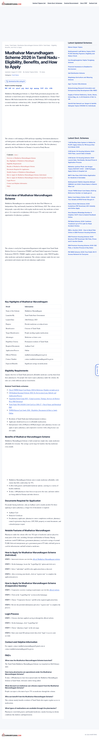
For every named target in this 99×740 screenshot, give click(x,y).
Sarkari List (93, 3)
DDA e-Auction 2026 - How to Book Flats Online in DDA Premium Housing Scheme (82, 231)
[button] (15, 81)
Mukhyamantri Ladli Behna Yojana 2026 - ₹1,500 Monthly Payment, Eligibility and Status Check (82, 54)
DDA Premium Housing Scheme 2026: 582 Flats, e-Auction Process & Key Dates (82, 247)
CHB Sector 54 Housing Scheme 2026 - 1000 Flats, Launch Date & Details (81, 152)
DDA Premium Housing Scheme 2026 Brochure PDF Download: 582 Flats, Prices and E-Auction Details (82, 239)
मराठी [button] (10, 88)
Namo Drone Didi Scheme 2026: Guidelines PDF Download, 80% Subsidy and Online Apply (81, 206)
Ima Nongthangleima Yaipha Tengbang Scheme (81, 61)
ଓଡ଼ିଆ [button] (46, 88)
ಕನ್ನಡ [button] (31, 88)
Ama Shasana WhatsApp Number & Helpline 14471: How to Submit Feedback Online (82, 215)
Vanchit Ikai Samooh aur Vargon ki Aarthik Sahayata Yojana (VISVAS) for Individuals (82, 105)
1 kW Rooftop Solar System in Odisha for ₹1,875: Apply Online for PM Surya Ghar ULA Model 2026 (81, 145)
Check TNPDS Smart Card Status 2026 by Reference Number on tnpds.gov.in (34, 390)
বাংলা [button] (13, 88)
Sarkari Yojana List (39, 3)
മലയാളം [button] (36, 88)
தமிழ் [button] (22, 88)
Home (7, 45)
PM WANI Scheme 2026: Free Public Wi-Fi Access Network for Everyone (82, 253)
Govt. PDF (83, 3)
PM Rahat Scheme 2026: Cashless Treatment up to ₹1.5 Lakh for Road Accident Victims (80, 224)
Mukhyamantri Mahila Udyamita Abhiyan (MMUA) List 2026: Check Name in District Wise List (82, 184)
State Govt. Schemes (55, 3)
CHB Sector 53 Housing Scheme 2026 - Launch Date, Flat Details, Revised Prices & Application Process (82, 160)
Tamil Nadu (13, 45)
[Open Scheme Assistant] (97, 370)
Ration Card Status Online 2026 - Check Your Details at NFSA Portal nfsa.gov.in (81, 198)
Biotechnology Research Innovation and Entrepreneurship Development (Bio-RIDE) (82, 89)
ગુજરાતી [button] (18, 88)
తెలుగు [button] (27, 88)
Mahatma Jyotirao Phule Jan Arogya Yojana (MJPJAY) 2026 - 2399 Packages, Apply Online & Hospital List (82, 169)
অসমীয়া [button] (50, 88)
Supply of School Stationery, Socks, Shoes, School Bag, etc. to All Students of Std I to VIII (82, 97)
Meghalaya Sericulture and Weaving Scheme (80, 78)
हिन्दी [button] (6, 88)
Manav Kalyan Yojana (75, 47)
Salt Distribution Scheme (76, 73)
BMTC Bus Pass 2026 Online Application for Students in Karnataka (82, 176)
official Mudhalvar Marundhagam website (46, 559)
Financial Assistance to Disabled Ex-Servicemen (80, 68)
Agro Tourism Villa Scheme (77, 84)
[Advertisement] (49, 22)
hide (16, 155)
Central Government (71, 3)
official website (54, 590)
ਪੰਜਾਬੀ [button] (41, 88)
